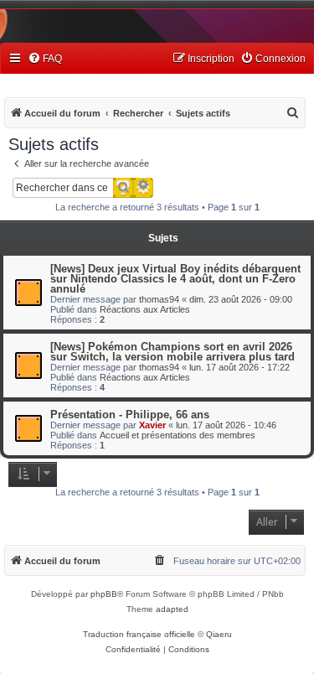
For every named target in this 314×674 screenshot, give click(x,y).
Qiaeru (219, 634)
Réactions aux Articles (145, 309)
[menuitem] (45, 59)
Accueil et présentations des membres (177, 435)
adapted (172, 609)
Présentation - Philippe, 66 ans (129, 414)
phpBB (103, 594)
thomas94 (159, 299)
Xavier (152, 425)
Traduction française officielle (139, 634)
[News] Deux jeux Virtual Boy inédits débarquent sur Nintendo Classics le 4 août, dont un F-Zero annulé (175, 278)
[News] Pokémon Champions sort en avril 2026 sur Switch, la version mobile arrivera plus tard (172, 351)
